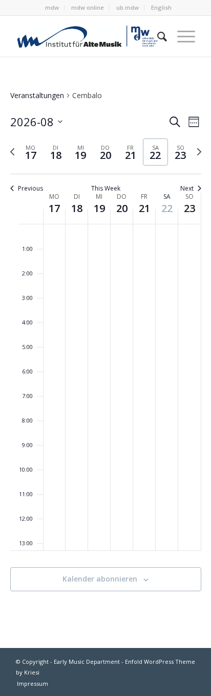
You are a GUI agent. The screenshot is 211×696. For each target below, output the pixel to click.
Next (187, 188)
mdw (52, 7)
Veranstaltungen (37, 95)
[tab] (31, 152)
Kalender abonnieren (99, 579)
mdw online (87, 7)
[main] (105, 352)
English (161, 7)
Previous (30, 188)
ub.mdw (127, 7)
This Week (105, 188)
